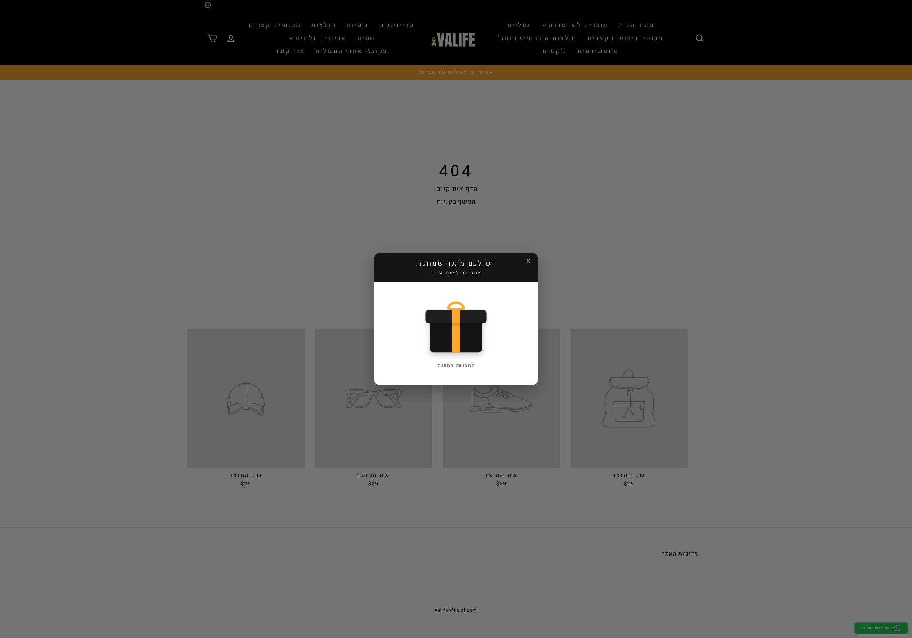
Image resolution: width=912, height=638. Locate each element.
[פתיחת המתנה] (456, 325)
